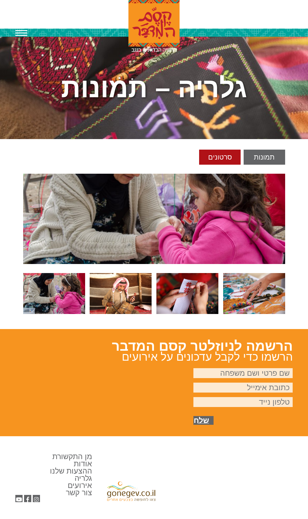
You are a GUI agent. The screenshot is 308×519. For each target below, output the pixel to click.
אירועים (80, 485)
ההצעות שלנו (71, 470)
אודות (83, 463)
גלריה (83, 478)
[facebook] (27, 499)
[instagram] (36, 499)
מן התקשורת (72, 456)
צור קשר (79, 492)
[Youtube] (19, 499)
